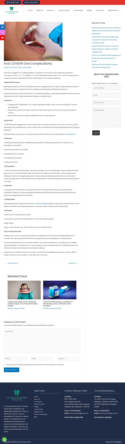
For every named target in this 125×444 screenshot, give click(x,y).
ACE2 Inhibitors (70, 134)
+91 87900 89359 (32, 2)
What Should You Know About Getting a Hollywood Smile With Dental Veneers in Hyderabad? (106, 31)
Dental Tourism (39, 404)
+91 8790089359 (75, 411)
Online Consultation (41, 414)
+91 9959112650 (104, 411)
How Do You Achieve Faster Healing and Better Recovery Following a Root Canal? (106, 58)
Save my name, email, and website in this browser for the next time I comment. (35, 365)
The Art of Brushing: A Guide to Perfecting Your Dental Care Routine (58, 303)
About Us (37, 399)
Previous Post (12, 263)
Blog (35, 417)
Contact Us (38, 402)
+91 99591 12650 (13, 2)
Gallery (36, 407)
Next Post (73, 263)
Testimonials (38, 409)
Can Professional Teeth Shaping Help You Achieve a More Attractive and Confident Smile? (105, 40)
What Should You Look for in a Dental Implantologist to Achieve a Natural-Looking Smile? (105, 49)
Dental (10, 308)
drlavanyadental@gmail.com (79, 413)
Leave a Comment (11, 67)
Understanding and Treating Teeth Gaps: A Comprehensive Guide (23, 303)
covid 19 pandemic (42, 203)
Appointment (38, 412)
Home (36, 397)
